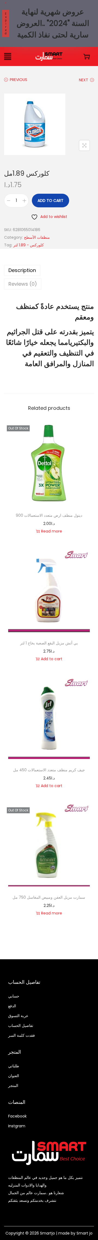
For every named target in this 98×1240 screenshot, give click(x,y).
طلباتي (13, 1066)
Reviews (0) (22, 283)
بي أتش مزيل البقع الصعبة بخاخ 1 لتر (49, 643)
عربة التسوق (18, 1015)
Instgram (16, 1126)
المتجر (13, 1085)
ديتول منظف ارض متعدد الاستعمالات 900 (49, 515)
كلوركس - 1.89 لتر (28, 245)
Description (22, 270)
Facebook (17, 1116)
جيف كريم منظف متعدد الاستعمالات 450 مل (49, 770)
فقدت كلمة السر (21, 1035)
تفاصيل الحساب (20, 1025)
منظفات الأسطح (37, 237)
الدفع (12, 1006)
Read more (51, 531)
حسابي (13, 996)
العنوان (13, 1075)
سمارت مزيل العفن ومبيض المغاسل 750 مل (49, 897)
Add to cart (50, 200)
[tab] (49, 270)
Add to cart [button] (51, 659)
